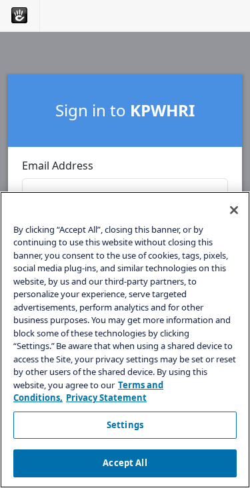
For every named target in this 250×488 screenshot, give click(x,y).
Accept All (125, 463)
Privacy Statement (106, 398)
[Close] (234, 210)
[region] (125, 339)
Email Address (57, 165)
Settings (125, 425)
